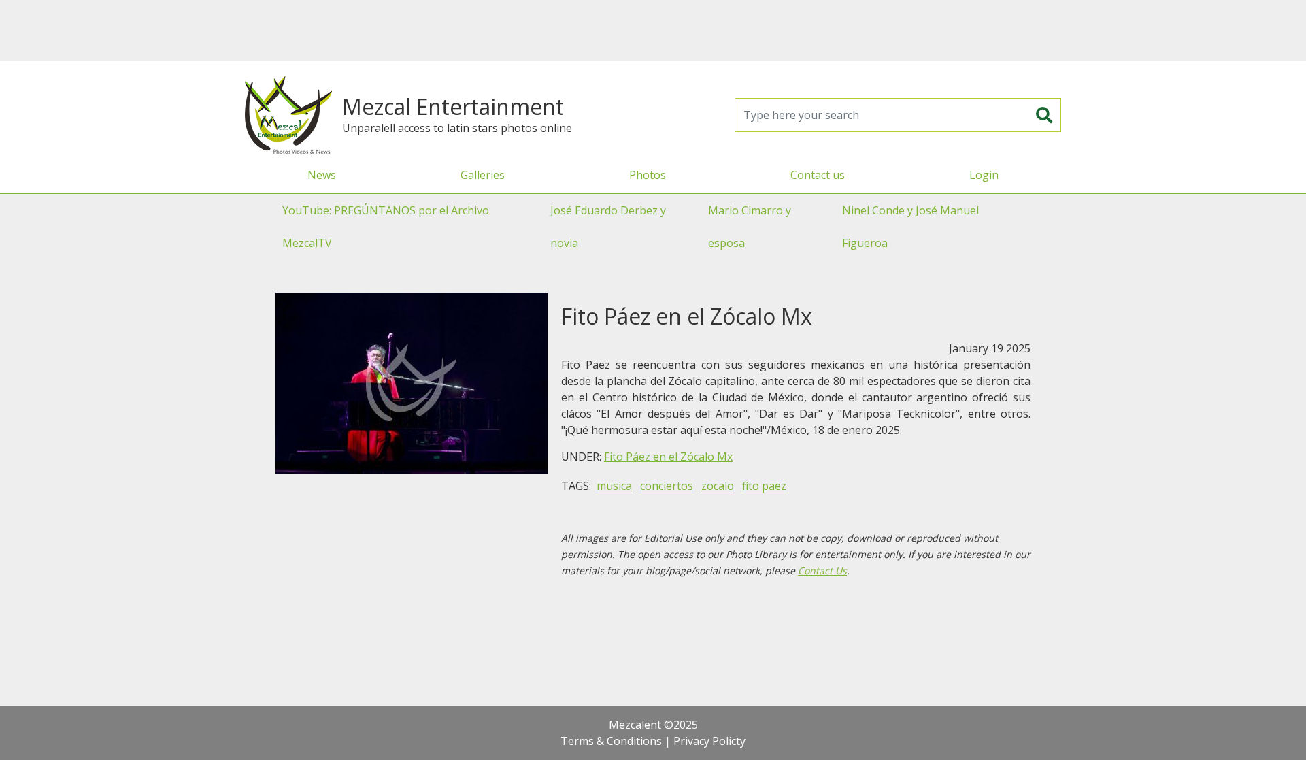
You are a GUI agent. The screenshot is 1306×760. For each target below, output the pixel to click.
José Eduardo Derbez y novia (608, 226)
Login (984, 174)
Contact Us (822, 570)
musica (614, 485)
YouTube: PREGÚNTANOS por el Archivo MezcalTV (385, 226)
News (321, 174)
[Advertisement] (653, 30)
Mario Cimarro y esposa (749, 226)
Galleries (483, 174)
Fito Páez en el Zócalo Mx (668, 456)
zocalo (717, 485)
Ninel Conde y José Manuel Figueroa (910, 226)
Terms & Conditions (611, 740)
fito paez (764, 485)
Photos (647, 174)
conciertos (666, 485)
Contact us (817, 174)
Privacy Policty (709, 740)
